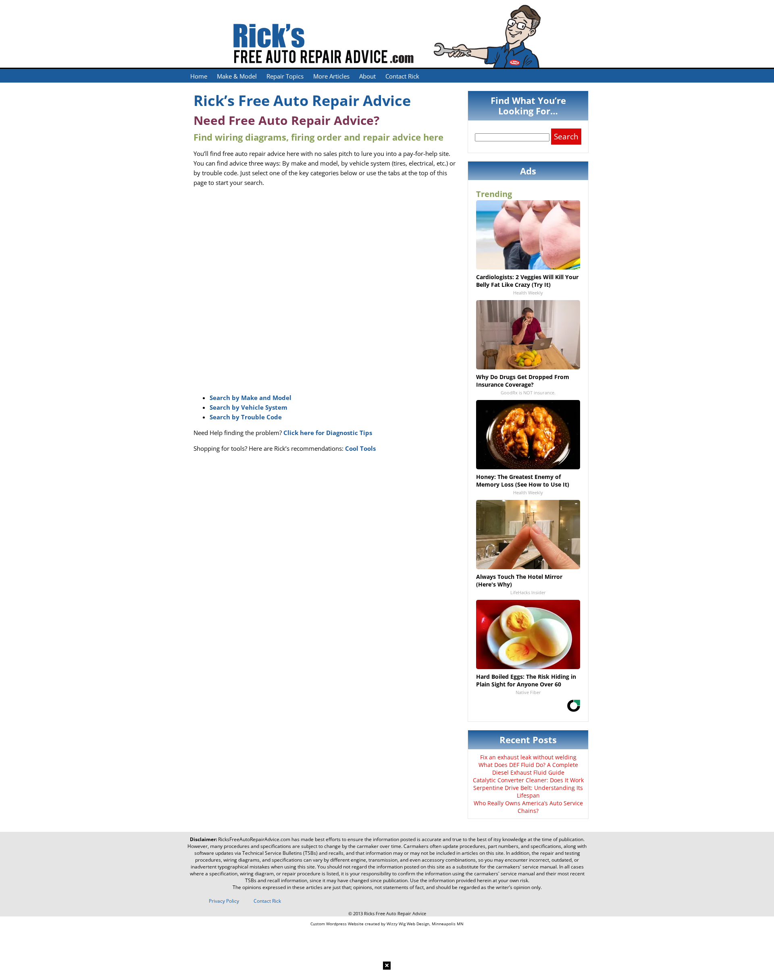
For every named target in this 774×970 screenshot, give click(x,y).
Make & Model (237, 76)
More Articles (331, 76)
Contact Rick (402, 76)
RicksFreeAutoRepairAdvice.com (254, 839)
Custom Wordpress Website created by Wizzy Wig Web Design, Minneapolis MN (387, 923)
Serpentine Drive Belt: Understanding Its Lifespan (528, 791)
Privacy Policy (224, 900)
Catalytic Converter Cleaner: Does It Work (528, 780)
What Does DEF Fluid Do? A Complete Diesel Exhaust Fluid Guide (528, 768)
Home (198, 76)
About (367, 76)
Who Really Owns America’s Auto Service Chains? (528, 807)
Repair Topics (285, 76)
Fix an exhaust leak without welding (528, 757)
